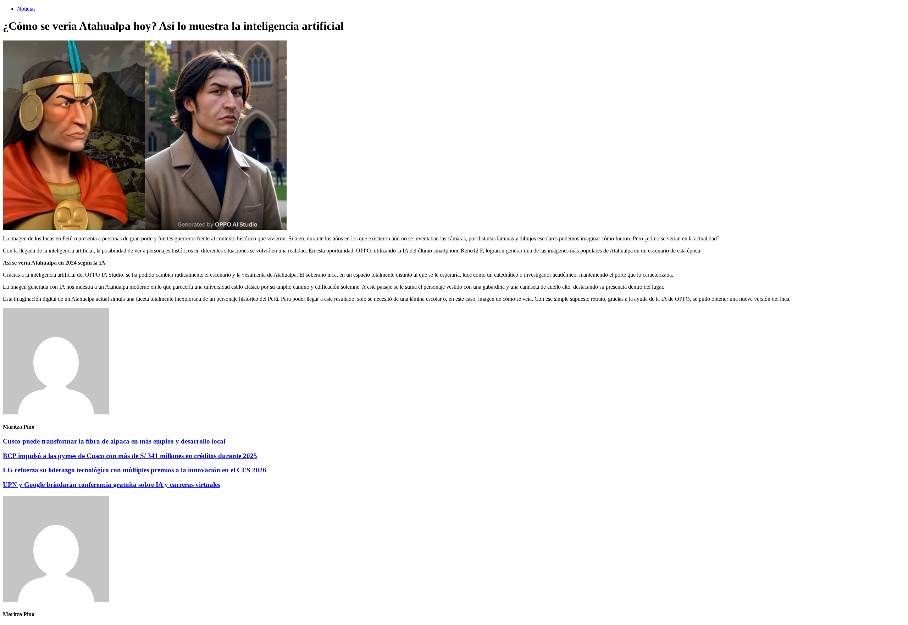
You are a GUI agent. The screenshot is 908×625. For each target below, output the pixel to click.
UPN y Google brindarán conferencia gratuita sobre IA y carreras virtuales (111, 484)
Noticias (26, 9)
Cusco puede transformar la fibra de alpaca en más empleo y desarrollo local (114, 441)
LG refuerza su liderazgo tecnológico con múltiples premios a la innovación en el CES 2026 (134, 470)
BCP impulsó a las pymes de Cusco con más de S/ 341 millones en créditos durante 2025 (130, 456)
